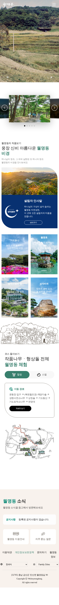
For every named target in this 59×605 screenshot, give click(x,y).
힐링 (19, 374)
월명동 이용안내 (16, 539)
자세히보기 (20, 408)
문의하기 (42, 552)
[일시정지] (7, 77)
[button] (5, 108)
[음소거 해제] (51, 77)
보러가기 (33, 222)
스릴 (44, 374)
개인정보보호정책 (24, 552)
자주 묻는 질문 (43, 539)
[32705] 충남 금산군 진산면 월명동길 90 (29, 575)
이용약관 (7, 552)
